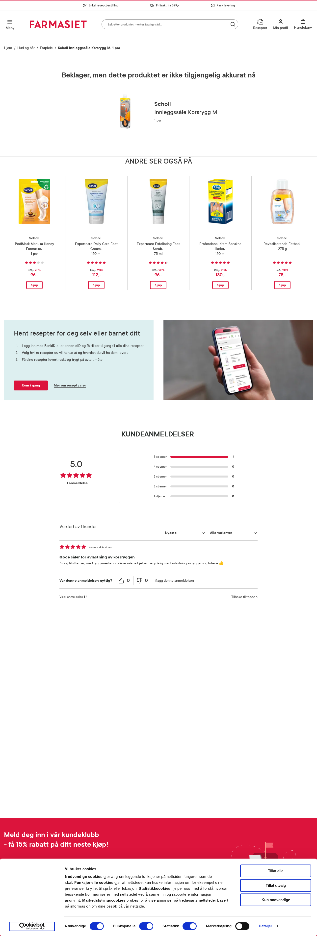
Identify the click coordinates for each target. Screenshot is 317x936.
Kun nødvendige (276, 900)
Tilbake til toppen (244, 597)
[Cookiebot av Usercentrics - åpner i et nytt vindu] (32, 926)
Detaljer (265, 926)
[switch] (146, 926)
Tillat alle (275, 871)
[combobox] (170, 24)
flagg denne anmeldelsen (174, 580)
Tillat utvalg (276, 885)
